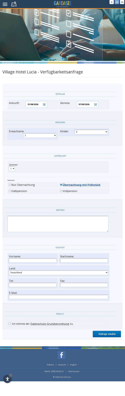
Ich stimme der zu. (42, 324)
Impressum (73, 371)
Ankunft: (14, 103)
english (73, 364)
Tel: (11, 281)
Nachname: (67, 256)
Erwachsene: (16, 131)
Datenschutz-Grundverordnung (49, 324)
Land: (12, 268)
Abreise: (65, 103)
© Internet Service (62, 377)
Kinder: (64, 131)
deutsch (62, 364)
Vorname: (15, 256)
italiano (50, 364)
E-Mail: (13, 293)
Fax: (62, 281)
